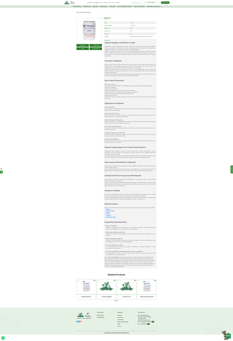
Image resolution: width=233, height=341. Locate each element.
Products (96, 2)
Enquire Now (231, 169)
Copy (153, 321)
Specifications (96, 48)
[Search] (145, 2)
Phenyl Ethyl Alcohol (111, 217)
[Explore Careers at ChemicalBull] (1, 172)
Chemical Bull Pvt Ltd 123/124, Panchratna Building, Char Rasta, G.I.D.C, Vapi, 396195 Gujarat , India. (144, 318)
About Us (105, 2)
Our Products (83, 12)
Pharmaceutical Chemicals (153, 6)
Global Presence (90, 2)
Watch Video (96, 45)
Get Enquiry (82, 45)
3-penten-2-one (106, 296)
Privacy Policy (120, 319)
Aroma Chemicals (77, 6)
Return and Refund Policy (123, 321)
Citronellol (108, 215)
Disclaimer (119, 315)
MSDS (82, 48)
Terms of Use (120, 317)
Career (113, 2)
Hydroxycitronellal (110, 210)
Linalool (108, 212)
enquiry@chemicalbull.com (145, 321)
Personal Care (87, 6)
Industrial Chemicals (139, 6)
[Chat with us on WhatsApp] (3, 338)
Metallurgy (112, 6)
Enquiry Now (165, 2)
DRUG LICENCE (100, 315)
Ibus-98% (146, 296)
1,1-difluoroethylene (86, 296)
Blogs (109, 2)
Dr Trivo (101, 2)
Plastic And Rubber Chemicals (124, 6)
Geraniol (108, 214)
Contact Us (117, 2)
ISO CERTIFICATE (101, 317)
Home (77, 12)
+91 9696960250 (143, 323)
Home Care (95, 6)
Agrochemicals (103, 6)
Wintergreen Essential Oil (126, 296)
